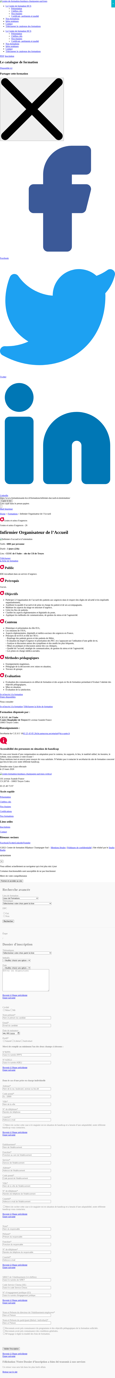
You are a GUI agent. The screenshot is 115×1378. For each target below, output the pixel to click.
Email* (6, 1023)
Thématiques (8, 950)
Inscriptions (5, 827)
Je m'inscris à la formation (11, 694)
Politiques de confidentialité (79, 847)
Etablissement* (9, 1144)
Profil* (6, 1038)
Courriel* (7, 1117)
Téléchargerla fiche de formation (9, 559)
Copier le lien (6, 501)
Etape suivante (9, 998)
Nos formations (12, 18)
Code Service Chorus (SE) (14, 1285)
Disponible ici (6, 68)
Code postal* (8, 1094)
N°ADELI (7, 1060)
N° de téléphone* (10, 1109)
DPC (5, 908)
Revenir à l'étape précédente (15, 995)
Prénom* (7, 1234)
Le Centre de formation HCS (18, 6)
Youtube (26, 843)
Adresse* (7, 1086)
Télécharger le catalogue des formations (23, 26)
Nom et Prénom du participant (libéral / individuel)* (25, 1320)
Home (2, 514)
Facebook (4, 843)
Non (7, 916)
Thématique (8, 901)
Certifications (6, 811)
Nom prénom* (9, 1015)
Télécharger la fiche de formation (38, 706)
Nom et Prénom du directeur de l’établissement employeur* (29, 1312)
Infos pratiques (12, 21)
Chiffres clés (16, 11)
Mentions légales (58, 847)
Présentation (16, 8)
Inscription (9, 56)
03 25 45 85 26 (29, 733)
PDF (2, 56)
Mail (2, 509)
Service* (6, 1160)
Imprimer (9, 509)
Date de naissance (10, 1030)
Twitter (12, 843)
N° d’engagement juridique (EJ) (17, 1292)
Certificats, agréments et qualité (25, 16)
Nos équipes (16, 13)
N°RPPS (6, 1052)
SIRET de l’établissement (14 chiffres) (19, 1277)
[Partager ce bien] (1, 506)
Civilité (6, 1007)
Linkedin (19, 843)
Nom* (5, 1226)
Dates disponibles (8, 697)
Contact (9, 24)
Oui (7, 913)
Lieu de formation (10, 895)
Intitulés (6, 958)
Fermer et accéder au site (11, 881)
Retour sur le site (10, 1372)
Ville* (5, 1101)
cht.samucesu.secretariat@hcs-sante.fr (53, 733)
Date (5, 965)
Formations (13, 514)
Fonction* (7, 1152)
